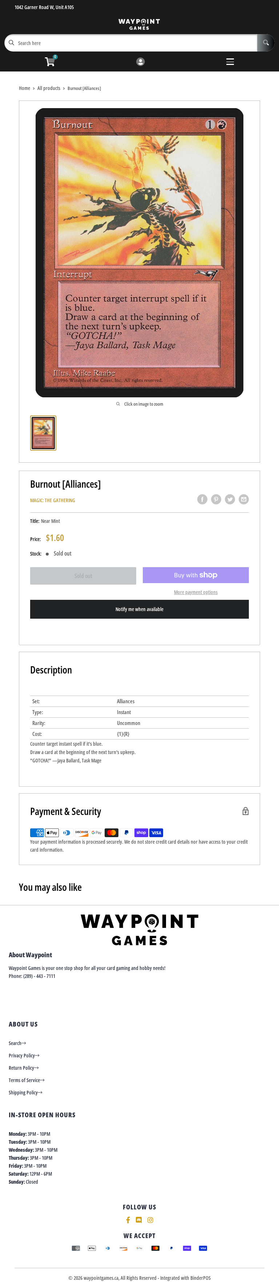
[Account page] (140, 62)
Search (15, 1043)
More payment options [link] (196, 592)
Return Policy (21, 1067)
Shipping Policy (23, 1092)
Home (24, 88)
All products (48, 88)
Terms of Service (24, 1080)
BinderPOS (200, 1277)
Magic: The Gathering (52, 500)
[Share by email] (244, 499)
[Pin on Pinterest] (216, 499)
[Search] (266, 43)
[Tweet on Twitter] (230, 499)
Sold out (83, 576)
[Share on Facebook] (202, 499)
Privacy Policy (22, 1055)
